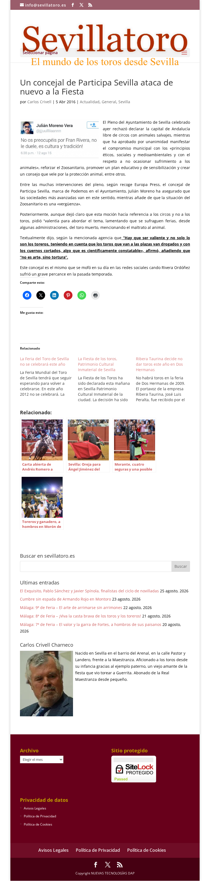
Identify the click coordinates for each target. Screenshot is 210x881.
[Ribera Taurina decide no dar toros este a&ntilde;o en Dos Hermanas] (165, 379)
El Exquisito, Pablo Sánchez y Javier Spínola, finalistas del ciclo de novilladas (89, 590)
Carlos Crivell (39, 101)
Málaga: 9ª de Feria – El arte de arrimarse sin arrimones (71, 607)
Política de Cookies (38, 824)
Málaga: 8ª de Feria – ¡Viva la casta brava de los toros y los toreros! (80, 616)
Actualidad (90, 101)
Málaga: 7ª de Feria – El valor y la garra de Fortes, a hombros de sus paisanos (90, 624)
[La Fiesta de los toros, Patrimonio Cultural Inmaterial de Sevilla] (107, 379)
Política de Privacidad (40, 816)
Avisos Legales (35, 808)
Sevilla (124, 101)
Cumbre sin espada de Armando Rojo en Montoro (65, 599)
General (109, 101)
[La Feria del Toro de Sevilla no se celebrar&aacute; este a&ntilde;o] (49, 376)
